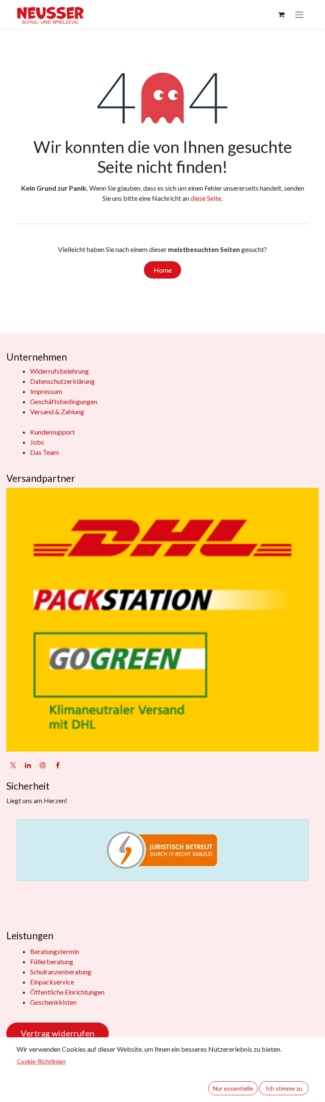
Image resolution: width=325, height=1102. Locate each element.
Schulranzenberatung (60, 972)
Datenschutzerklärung (62, 381)
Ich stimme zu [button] (284, 1088)
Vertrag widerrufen (57, 1033)
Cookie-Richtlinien (41, 1061)
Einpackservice (52, 982)
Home (163, 270)
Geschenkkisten (53, 1002)
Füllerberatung (51, 961)
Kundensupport (52, 432)
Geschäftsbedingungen (63, 401)
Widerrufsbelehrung (59, 371)
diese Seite (205, 198)
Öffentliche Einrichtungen (67, 992)
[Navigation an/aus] (299, 14)
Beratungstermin (54, 951)
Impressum (46, 391)
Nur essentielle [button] (233, 1088)
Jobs (37, 442)
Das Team (44, 452)
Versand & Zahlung (57, 411)
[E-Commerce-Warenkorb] (281, 14)
